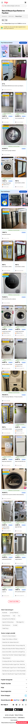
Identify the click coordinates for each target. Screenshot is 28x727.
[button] (2, 2)
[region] (14, 51)
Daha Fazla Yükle (14, 601)
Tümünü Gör (23, 42)
